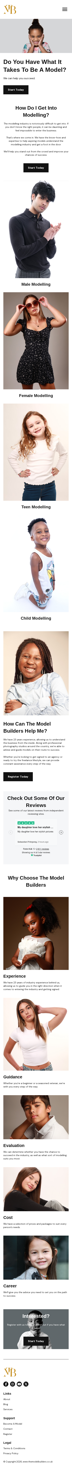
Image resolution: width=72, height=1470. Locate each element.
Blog (5, 1404)
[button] (5, 1383)
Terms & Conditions (14, 1448)
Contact (8, 1428)
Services (8, 1409)
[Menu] (65, 9)
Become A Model (12, 1423)
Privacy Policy (10, 1453)
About (6, 1399)
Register (7, 1433)
